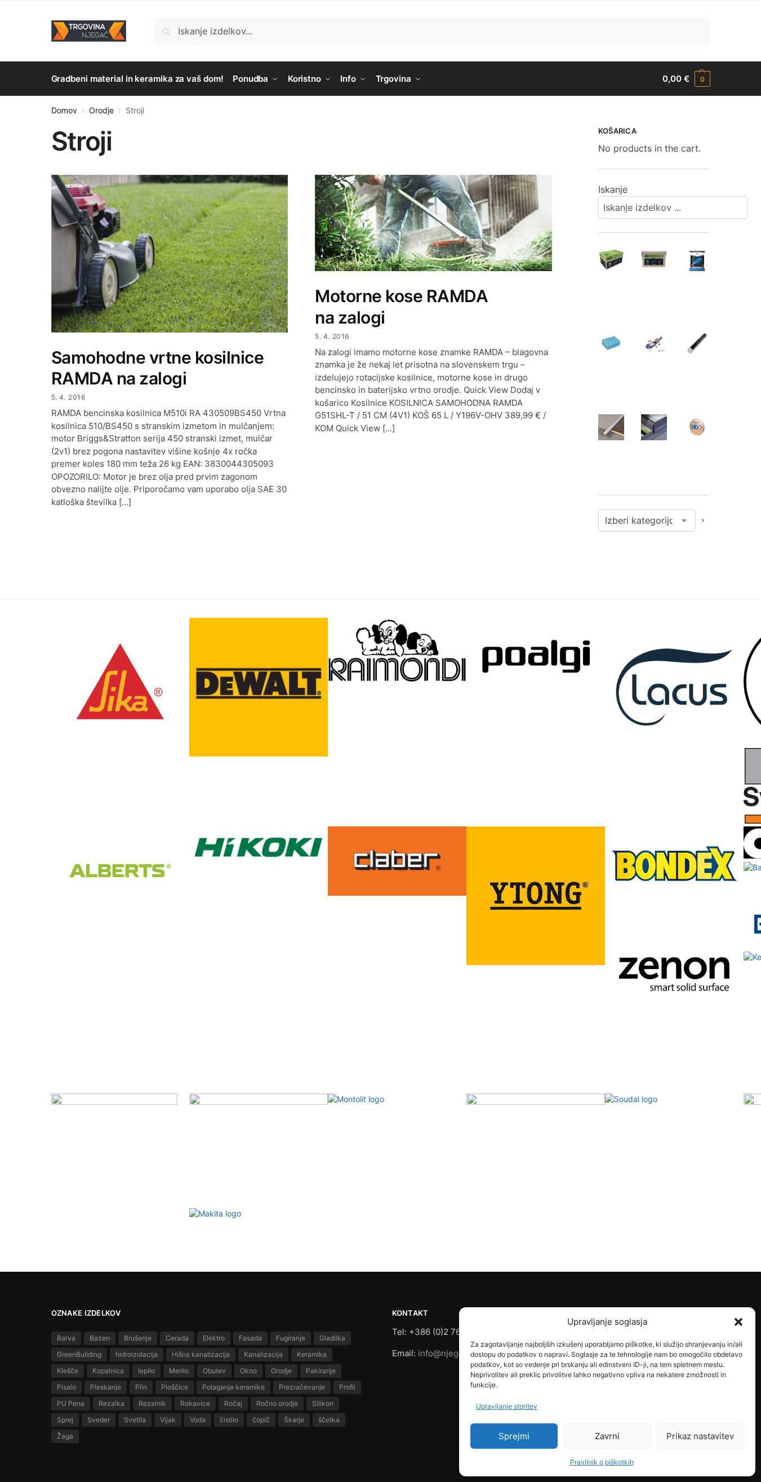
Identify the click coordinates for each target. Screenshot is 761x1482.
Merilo (179, 1370)
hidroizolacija (136, 1354)
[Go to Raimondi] (397, 650)
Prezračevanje (302, 1387)
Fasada (250, 1338)
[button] (738, 1322)
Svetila (135, 1419)
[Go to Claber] (397, 861)
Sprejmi (514, 1436)
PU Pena (70, 1403)
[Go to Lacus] (674, 687)
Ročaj (233, 1403)
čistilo (229, 1419)
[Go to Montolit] (397, 1149)
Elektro (214, 1338)
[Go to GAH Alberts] (120, 872)
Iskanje (613, 189)
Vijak (168, 1419)
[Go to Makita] (258, 1230)
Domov (64, 110)
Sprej (65, 1419)
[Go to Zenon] (674, 973)
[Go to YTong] (535, 895)
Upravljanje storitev (506, 1406)
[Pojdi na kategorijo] (703, 520)
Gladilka (332, 1338)
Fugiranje (290, 1338)
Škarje (294, 1419)
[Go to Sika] (120, 681)
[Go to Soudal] (674, 1123)
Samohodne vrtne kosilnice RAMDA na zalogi (157, 368)
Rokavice (195, 1403)
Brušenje (138, 1338)
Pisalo (66, 1387)
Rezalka (111, 1403)
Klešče (67, 1370)
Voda (198, 1419)
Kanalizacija (263, 1354)
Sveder (98, 1419)
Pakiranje (321, 1370)
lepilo (146, 1370)
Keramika (312, 1354)
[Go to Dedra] (535, 1110)
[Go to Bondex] (674, 863)
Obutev (214, 1370)
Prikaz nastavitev (700, 1436)
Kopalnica (108, 1370)
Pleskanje (105, 1387)
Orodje (101, 110)
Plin (141, 1387)
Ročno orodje (277, 1403)
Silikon (322, 1403)
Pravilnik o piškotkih (602, 1462)
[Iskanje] (755, 207)
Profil (347, 1387)
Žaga (65, 1436)
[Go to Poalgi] (535, 656)
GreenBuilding (79, 1354)
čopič (261, 1419)
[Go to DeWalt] (258, 687)
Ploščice (174, 1387)
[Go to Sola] (258, 1114)
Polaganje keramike (233, 1387)
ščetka (329, 1419)
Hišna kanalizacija (201, 1354)
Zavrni (607, 1436)
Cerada (177, 1338)
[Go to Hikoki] (258, 847)
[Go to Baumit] (120, 1157)
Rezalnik (152, 1403)
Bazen (100, 1338)
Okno (248, 1370)
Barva (66, 1338)
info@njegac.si (447, 1353)
